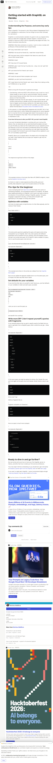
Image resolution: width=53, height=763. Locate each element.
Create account (47, 1)
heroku (16, 21)
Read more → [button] (13, 596)
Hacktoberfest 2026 (31, 735)
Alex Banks (24, 473)
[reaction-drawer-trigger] (2, 52)
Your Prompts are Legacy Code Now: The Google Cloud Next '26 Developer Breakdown (28, 581)
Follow (28, 608)
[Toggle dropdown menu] (48, 477)
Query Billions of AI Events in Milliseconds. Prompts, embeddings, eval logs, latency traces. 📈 (28, 504)
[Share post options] (2, 71)
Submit (13, 535)
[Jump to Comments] (3, 57)
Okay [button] (3, 760)
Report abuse (33, 539)
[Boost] (3, 66)
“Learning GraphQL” (13, 473)
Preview (20, 535)
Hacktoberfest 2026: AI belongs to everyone (23, 732)
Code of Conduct (25, 539)
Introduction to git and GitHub (13, 631)
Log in (39, 1)
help (27, 21)
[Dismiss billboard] (51, 743)
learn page (43, 468)
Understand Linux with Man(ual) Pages (15, 636)
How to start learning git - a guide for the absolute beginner (21, 642)
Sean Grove (26, 189)
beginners (22, 21)
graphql (11, 21)
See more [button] (11, 517)
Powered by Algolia (30, 1)
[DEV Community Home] (2, 2)
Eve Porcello (33, 473)
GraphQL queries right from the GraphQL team (23, 468)
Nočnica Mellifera (16, 7)
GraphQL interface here (18, 179)
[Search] (6, 2)
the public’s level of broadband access (32, 106)
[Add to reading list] (3, 62)
